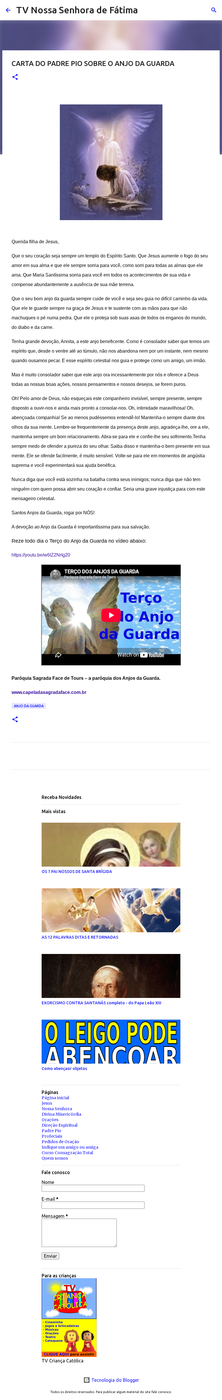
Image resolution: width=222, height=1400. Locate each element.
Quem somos (55, 1158)
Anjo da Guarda (29, 706)
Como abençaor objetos (64, 1068)
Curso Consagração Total (67, 1152)
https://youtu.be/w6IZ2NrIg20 (41, 554)
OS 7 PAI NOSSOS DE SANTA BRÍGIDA (77, 871)
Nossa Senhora (57, 1108)
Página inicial (55, 1097)
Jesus (47, 1103)
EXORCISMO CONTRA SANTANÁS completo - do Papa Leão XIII (101, 1003)
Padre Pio (51, 1130)
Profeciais (52, 1136)
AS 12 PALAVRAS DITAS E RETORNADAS (80, 937)
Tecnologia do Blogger (114, 1380)
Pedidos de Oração (60, 1141)
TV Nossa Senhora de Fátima (77, 10)
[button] (15, 77)
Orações (50, 1119)
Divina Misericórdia (61, 1114)
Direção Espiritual (59, 1125)
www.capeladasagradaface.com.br (49, 692)
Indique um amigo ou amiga (70, 1147)
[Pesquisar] (146, 10)
